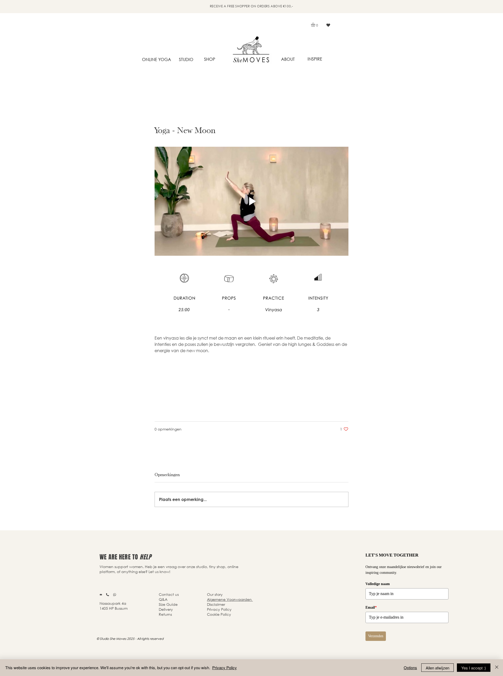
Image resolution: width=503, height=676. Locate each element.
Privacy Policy (224, 667)
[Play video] (251, 201)
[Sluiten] (497, 667)
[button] (315, 25)
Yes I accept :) (473, 667)
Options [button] (410, 667)
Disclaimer (216, 604)
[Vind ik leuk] (328, 25)
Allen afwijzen (437, 667)
